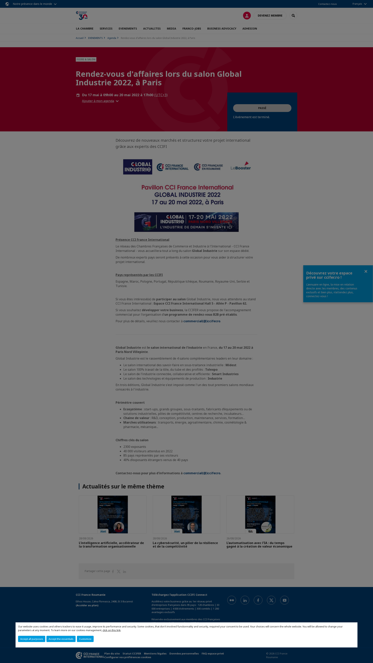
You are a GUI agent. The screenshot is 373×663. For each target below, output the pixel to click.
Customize (85, 639)
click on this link (112, 630)
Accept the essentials (61, 639)
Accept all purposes (31, 639)
